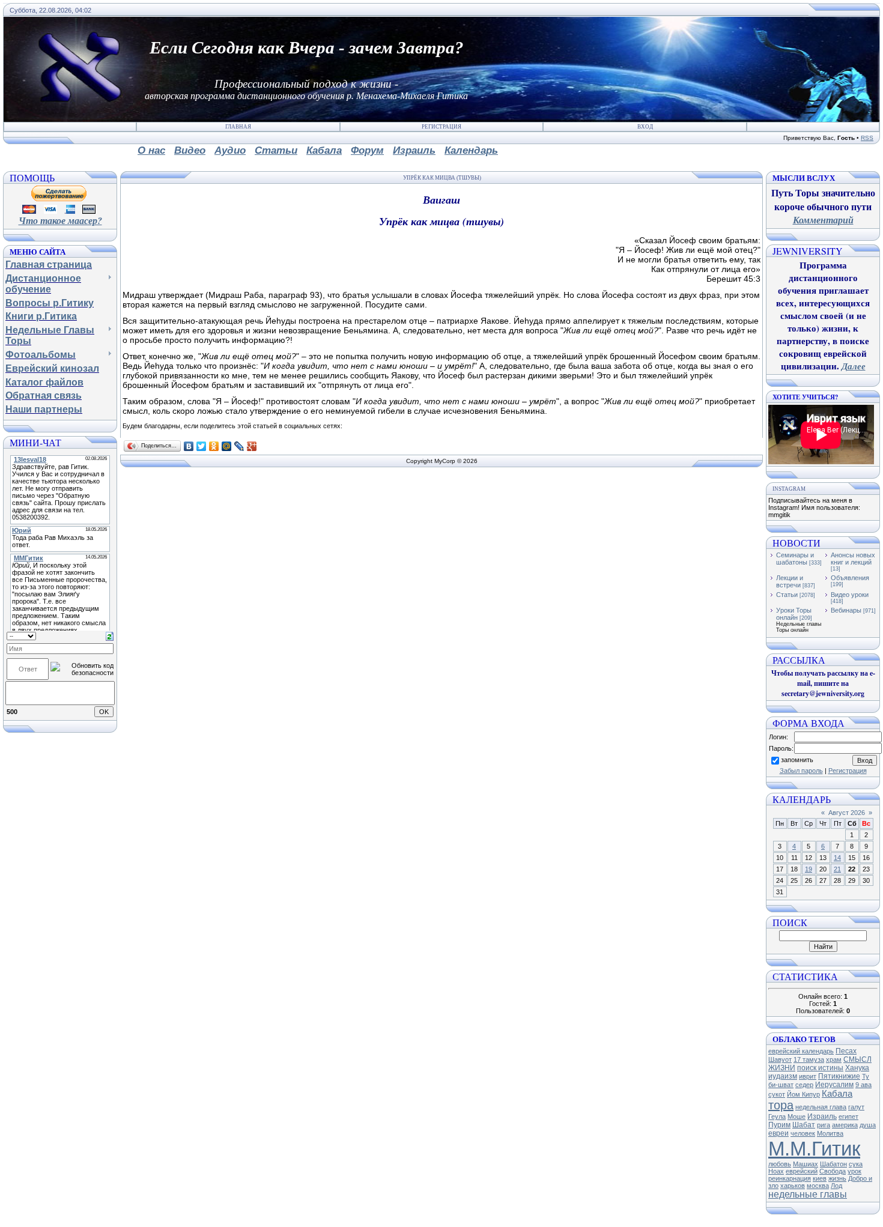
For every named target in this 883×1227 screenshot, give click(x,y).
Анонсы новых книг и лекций (853, 558)
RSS (867, 138)
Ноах (776, 1171)
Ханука (857, 1068)
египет (848, 1116)
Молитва (830, 1133)
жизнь (837, 1178)
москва (818, 1185)
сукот (776, 1094)
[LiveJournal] (239, 446)
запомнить (797, 759)
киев (820, 1178)
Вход (645, 127)
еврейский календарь (801, 1051)
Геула (777, 1116)
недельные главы (807, 1194)
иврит (807, 1076)
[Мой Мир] (226, 446)
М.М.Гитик (814, 1149)
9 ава (863, 1084)
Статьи (787, 594)
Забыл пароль (801, 770)
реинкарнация (789, 1178)
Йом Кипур (803, 1094)
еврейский (802, 1171)
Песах (846, 1051)
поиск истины (820, 1068)
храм (834, 1059)
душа (868, 1125)
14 (837, 857)
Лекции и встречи (789, 581)
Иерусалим (834, 1084)
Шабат (803, 1125)
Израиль (822, 1116)
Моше (796, 1116)
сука (856, 1164)
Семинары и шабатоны (795, 558)
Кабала (837, 1093)
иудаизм (782, 1076)
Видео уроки (850, 594)
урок (854, 1171)
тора (780, 1105)
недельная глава (820, 1106)
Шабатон (833, 1164)
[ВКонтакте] (189, 446)
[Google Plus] (252, 446)
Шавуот (780, 1059)
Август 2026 (846, 812)
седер (804, 1084)
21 (837, 869)
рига (823, 1125)
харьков (792, 1185)
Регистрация (441, 127)
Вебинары (846, 610)
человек (802, 1133)
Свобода (832, 1171)
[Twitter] (201, 446)
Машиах (805, 1164)
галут (856, 1106)
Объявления (850, 577)
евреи (778, 1133)
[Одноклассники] (214, 446)
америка (845, 1125)
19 (808, 869)
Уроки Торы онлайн (794, 614)
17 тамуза (808, 1059)
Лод (836, 1185)
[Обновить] (110, 635)
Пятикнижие (839, 1076)
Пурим (779, 1125)
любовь (779, 1164)
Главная (238, 127)
